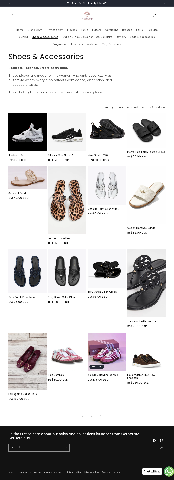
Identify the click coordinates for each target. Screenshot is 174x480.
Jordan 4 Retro (17, 155)
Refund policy (74, 472)
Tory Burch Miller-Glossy (103, 292)
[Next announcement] (164, 3)
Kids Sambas (56, 375)
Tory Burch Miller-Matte (141, 321)
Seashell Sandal (18, 193)
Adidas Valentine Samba (103, 375)
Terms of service (111, 472)
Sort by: (109, 107)
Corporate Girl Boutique (30, 472)
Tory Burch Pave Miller (22, 297)
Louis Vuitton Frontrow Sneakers (141, 377)
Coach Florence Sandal (141, 228)
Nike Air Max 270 (98, 155)
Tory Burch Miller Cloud (62, 297)
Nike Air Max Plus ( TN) (62, 155)
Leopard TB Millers (59, 238)
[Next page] (101, 416)
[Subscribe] (65, 448)
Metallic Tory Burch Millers (104, 209)
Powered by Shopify (53, 472)
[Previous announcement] (9, 3)
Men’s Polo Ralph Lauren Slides (146, 152)
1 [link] (73, 416)
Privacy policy (91, 472)
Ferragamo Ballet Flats (22, 394)
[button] (12, 15)
